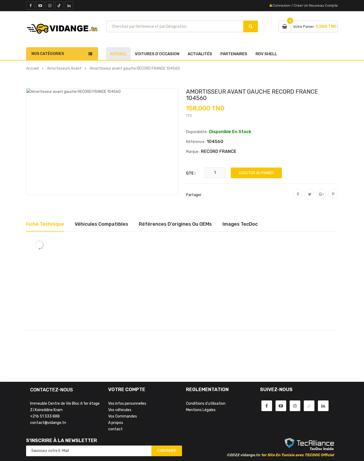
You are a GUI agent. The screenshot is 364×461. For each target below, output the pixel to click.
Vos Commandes (122, 416)
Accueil (118, 53)
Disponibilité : (197, 132)
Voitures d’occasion (157, 53)
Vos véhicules (119, 410)
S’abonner (166, 450)
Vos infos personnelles (127, 403)
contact (115, 429)
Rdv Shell (266, 53)
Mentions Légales (201, 410)
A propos (115, 422)
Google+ (321, 197)
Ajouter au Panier (256, 173)
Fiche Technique (45, 224)
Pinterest (333, 197)
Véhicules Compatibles (101, 224)
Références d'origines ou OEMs (175, 224)
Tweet (309, 197)
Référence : (196, 142)
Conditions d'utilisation (205, 403)
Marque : (193, 151)
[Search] (250, 26)
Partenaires (233, 53)
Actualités (200, 53)
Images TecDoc (240, 224)
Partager (297, 197)
